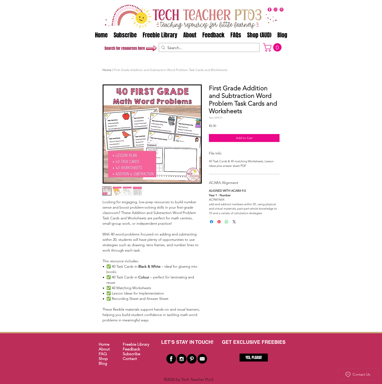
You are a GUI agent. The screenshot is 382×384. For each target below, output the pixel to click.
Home (106, 70)
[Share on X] (234, 221)
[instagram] (276, 10)
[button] (273, 47)
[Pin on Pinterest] (219, 221)
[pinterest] (282, 10)
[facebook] (270, 10)
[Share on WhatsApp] (226, 221)
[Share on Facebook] (211, 221)
